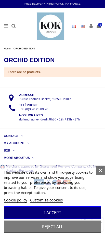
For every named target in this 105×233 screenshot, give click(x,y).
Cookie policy (15, 199)
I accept (52, 212)
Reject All (52, 226)
